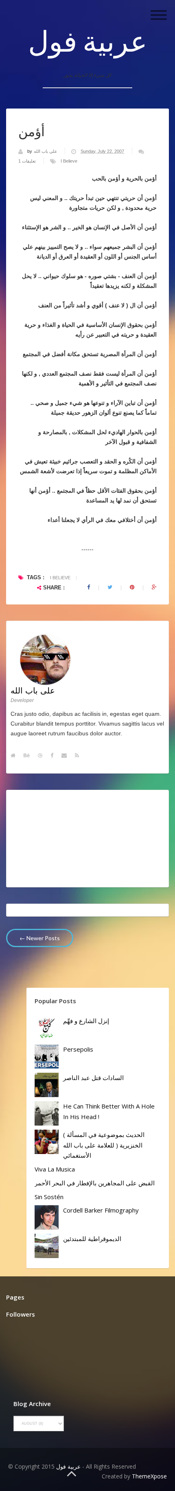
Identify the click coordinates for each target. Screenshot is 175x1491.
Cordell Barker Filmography (101, 1210)
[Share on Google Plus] (154, 587)
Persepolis (78, 1049)
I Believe (69, 161)
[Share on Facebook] (88, 587)
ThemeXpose (149, 1476)
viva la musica (55, 1169)
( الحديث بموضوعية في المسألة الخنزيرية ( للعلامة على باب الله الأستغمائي (103, 1144)
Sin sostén (49, 1197)
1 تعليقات (27, 161)
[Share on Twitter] (109, 587)
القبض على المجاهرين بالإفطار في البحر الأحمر (95, 1183)
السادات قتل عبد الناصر (93, 1078)
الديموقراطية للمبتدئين (92, 1239)
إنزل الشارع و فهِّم (86, 1021)
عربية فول (87, 41)
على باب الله (46, 151)
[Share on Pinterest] (132, 587)
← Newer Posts (40, 938)
